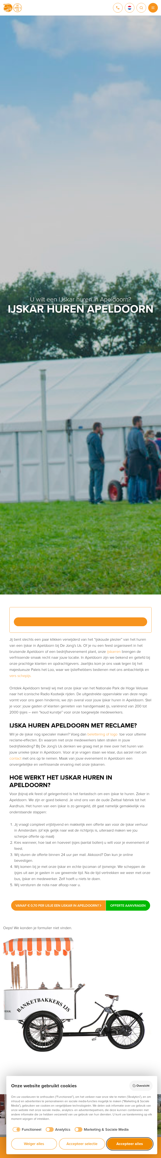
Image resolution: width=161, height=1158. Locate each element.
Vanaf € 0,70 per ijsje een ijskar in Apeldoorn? (58, 905)
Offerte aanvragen (128, 905)
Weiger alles (34, 1143)
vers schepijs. (20, 675)
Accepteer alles (129, 1143)
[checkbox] (26, 1129)
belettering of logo (102, 734)
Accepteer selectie (81, 1143)
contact (15, 758)
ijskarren (114, 651)
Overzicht (142, 1085)
